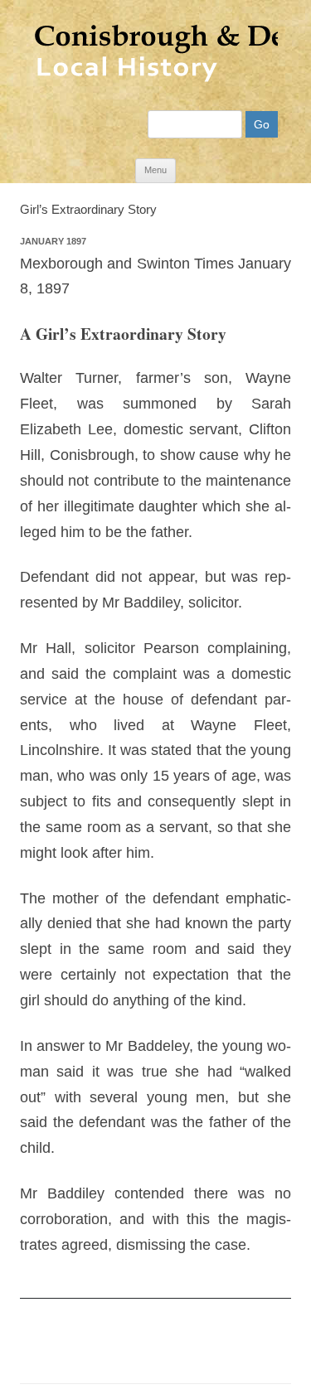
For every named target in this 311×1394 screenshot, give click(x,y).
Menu (155, 170)
